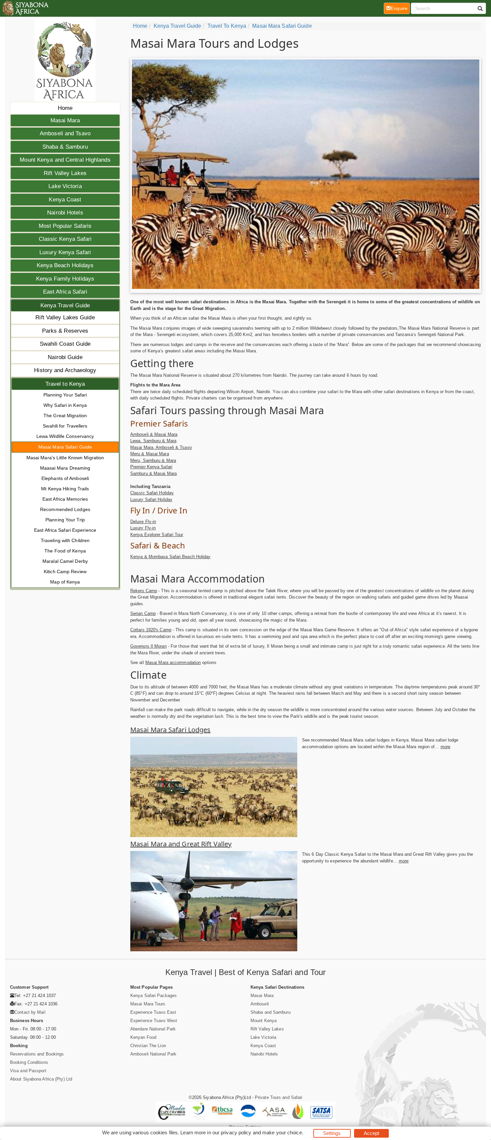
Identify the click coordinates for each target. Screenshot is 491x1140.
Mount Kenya (264, 1020)
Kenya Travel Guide (65, 305)
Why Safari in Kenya (65, 405)
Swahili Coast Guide (65, 344)
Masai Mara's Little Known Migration (65, 457)
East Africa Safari (65, 292)
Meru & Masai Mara (149, 453)
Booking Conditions (29, 1062)
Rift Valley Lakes (65, 173)
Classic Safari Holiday (152, 492)
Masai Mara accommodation (173, 662)
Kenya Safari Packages (153, 995)
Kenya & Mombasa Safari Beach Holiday (170, 556)
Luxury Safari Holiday (151, 499)
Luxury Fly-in (143, 527)
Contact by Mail (29, 1012)
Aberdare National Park (153, 1028)
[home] (25, 8)
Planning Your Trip (65, 519)
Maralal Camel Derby (65, 561)
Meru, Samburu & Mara (153, 460)
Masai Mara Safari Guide (65, 447)
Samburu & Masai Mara (153, 473)
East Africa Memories (65, 499)
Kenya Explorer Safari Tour (156, 534)
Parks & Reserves (65, 331)
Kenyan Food (143, 1037)
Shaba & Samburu (65, 147)
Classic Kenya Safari (65, 239)
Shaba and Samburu (271, 1012)
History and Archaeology (65, 370)
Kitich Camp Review (65, 571)
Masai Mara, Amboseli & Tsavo (161, 447)
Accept (371, 1133)
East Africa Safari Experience (65, 530)
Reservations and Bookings (37, 1053)
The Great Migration (65, 415)
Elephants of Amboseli (65, 478)
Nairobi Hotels (65, 212)
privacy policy (236, 1132)
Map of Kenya (65, 582)
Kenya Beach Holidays (65, 265)
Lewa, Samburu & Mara (153, 440)
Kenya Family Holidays (65, 279)
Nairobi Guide (65, 357)
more (445, 746)
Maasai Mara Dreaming (65, 468)
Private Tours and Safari (278, 1097)
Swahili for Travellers (65, 426)
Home (65, 108)
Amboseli (260, 1003)
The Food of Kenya (65, 550)
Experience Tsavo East (153, 1012)
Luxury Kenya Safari (65, 252)
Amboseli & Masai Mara (153, 434)
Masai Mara (65, 120)
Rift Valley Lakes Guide (65, 317)
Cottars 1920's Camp (150, 629)
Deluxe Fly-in (143, 521)
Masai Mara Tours (148, 1003)
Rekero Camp (143, 590)
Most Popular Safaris (65, 226)
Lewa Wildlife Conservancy (65, 436)
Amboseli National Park (153, 1053)
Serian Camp (143, 613)
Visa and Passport (28, 1070)
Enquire (400, 8)
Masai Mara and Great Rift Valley (180, 843)
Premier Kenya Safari (151, 466)
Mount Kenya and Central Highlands (65, 160)
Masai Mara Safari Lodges (170, 729)
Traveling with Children (65, 540)
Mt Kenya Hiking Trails (65, 488)
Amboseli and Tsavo (65, 133)
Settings (332, 1133)
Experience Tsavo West (153, 1020)
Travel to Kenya (65, 384)
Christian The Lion (148, 1045)
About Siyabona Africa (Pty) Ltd (41, 1079)
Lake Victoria (64, 186)
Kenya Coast (65, 199)
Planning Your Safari (65, 394)
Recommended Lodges (65, 509)
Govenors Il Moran (148, 646)
